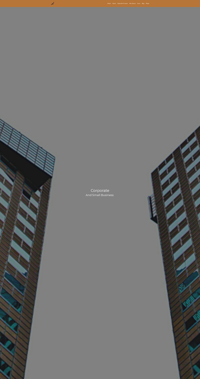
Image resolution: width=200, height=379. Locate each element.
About (114, 3)
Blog (143, 3)
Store (138, 3)
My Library (132, 3)
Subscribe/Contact (122, 3)
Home (109, 3)
